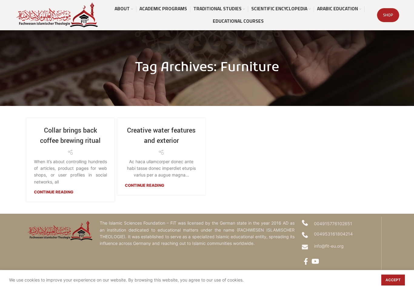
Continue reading (53, 192)
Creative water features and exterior (161, 136)
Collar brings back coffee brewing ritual (70, 136)
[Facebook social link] (306, 261)
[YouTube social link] (315, 261)
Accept (393, 280)
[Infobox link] (340, 247)
